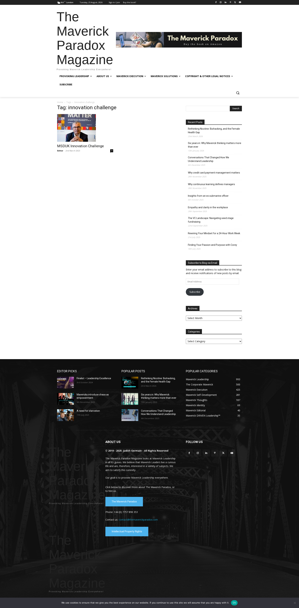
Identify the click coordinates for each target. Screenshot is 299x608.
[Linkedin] (226, 2)
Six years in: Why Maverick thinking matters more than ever (214, 145)
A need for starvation (88, 410)
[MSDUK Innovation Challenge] (85, 128)
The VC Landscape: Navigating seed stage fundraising (211, 220)
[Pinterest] (230, 2)
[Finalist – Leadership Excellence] (65, 383)
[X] (235, 2)
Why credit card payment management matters (214, 172)
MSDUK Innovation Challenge (80, 146)
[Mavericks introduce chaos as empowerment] (65, 399)
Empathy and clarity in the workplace (208, 207)
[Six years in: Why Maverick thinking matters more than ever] (129, 399)
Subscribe (194, 291)
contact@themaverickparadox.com (138, 519)
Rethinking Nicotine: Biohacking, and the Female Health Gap (214, 130)
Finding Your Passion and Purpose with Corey (212, 245)
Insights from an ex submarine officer (208, 195)
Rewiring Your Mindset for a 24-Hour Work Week (214, 233)
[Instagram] (221, 2)
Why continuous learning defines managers (211, 184)
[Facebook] (216, 2)
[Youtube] (240, 2)
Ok (234, 602)
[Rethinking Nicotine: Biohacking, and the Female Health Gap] (129, 383)
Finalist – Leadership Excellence (94, 378)
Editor (60, 150)
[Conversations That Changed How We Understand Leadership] (129, 415)
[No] (294, 603)
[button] (238, 93)
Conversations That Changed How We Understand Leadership (208, 159)
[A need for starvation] (65, 415)
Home (60, 102)
